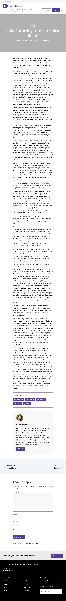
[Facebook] (3, 1)
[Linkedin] (43, 587)
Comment (17, 492)
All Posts (20, 449)
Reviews (23, 9)
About (5, 9)
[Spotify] (8, 1)
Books (21, 11)
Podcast (15, 11)
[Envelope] (10, 1)
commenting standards (32, 543)
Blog (18, 9)
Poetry (30, 9)
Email (15, 522)
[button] (61, 10)
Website (15, 529)
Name (15, 514)
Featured (12, 9)
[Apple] (5, 1)
